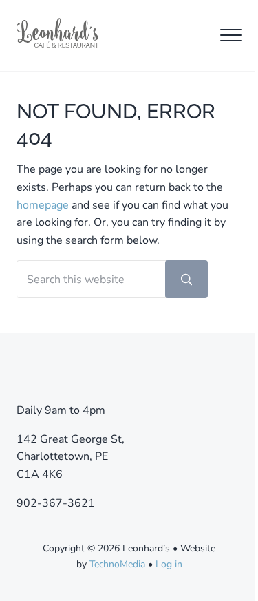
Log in (168, 564)
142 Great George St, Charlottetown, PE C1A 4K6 (71, 457)
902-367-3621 (56, 503)
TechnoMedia (117, 564)
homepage (43, 205)
